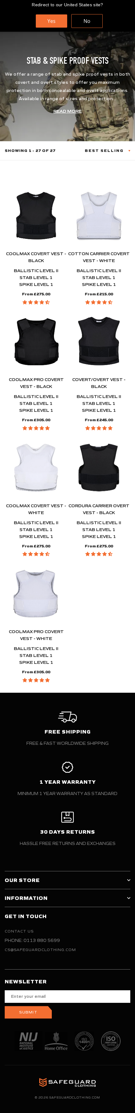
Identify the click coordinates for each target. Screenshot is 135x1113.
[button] (36, 302)
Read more (67, 111)
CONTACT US (19, 931)
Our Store (22, 880)
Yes (51, 21)
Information (26, 898)
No (87, 21)
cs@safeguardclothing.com (40, 949)
